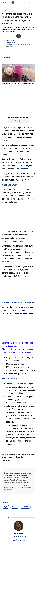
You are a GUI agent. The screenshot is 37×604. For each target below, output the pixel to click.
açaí (5, 507)
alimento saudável (21, 310)
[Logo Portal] (16, 2)
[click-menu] (33, 3)
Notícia (7, 58)
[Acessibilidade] (4, 3)
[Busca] (29, 3)
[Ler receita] (16, 121)
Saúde (14, 507)
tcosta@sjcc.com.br (18, 540)
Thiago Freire (9, 43)
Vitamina (25, 507)
